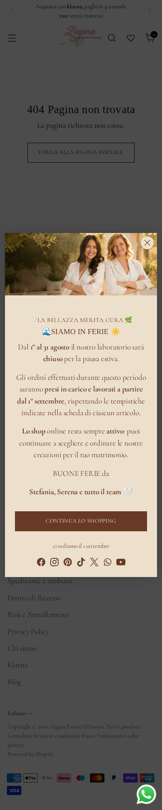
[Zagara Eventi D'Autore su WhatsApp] (108, 563)
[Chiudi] (147, 242)
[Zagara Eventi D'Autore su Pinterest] (68, 563)
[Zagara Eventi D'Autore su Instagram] (54, 563)
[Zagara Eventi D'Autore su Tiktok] (81, 563)
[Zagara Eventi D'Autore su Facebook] (41, 563)
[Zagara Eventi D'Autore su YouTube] (121, 563)
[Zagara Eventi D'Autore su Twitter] (94, 563)
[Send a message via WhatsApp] (146, 794)
